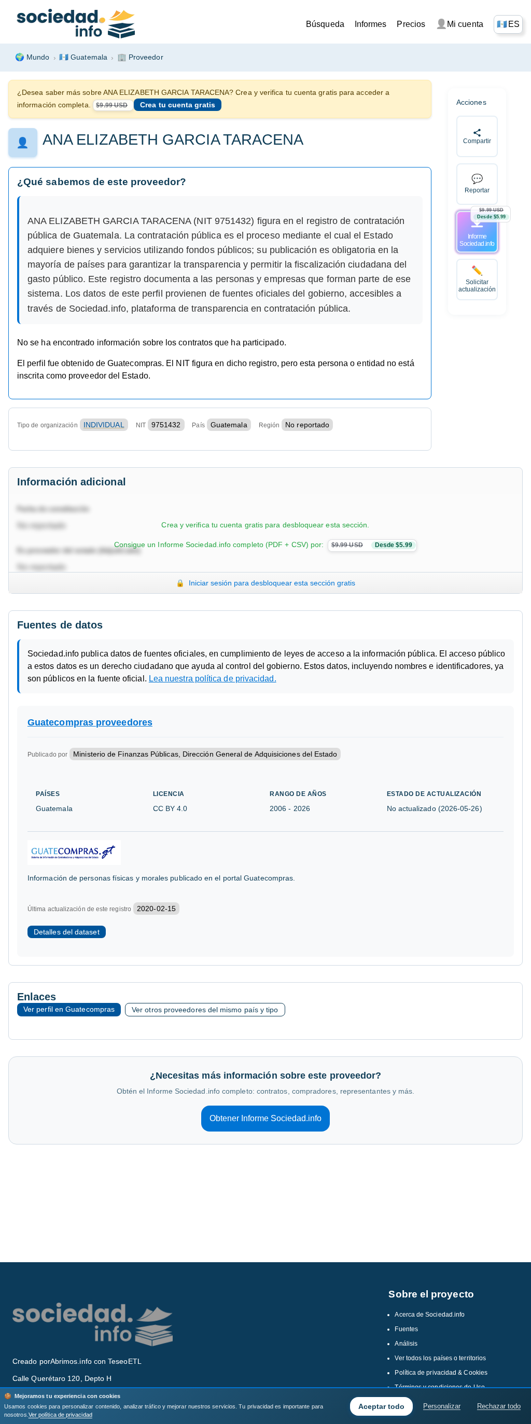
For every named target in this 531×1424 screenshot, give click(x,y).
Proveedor (140, 57)
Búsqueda (325, 24)
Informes (371, 24)
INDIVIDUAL (103, 425)
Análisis (406, 1343)
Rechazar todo (499, 1406)
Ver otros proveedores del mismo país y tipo (205, 1010)
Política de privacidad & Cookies (441, 1372)
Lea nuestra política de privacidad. (212, 678)
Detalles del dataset (67, 932)
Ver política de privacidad (60, 1415)
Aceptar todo (381, 1406)
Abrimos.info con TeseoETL (96, 1361)
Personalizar (441, 1406)
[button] (508, 24)
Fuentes (406, 1329)
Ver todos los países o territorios (440, 1358)
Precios (411, 24)
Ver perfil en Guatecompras (69, 1009)
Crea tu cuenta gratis (177, 105)
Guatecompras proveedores (89, 722)
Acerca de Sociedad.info (430, 1314)
